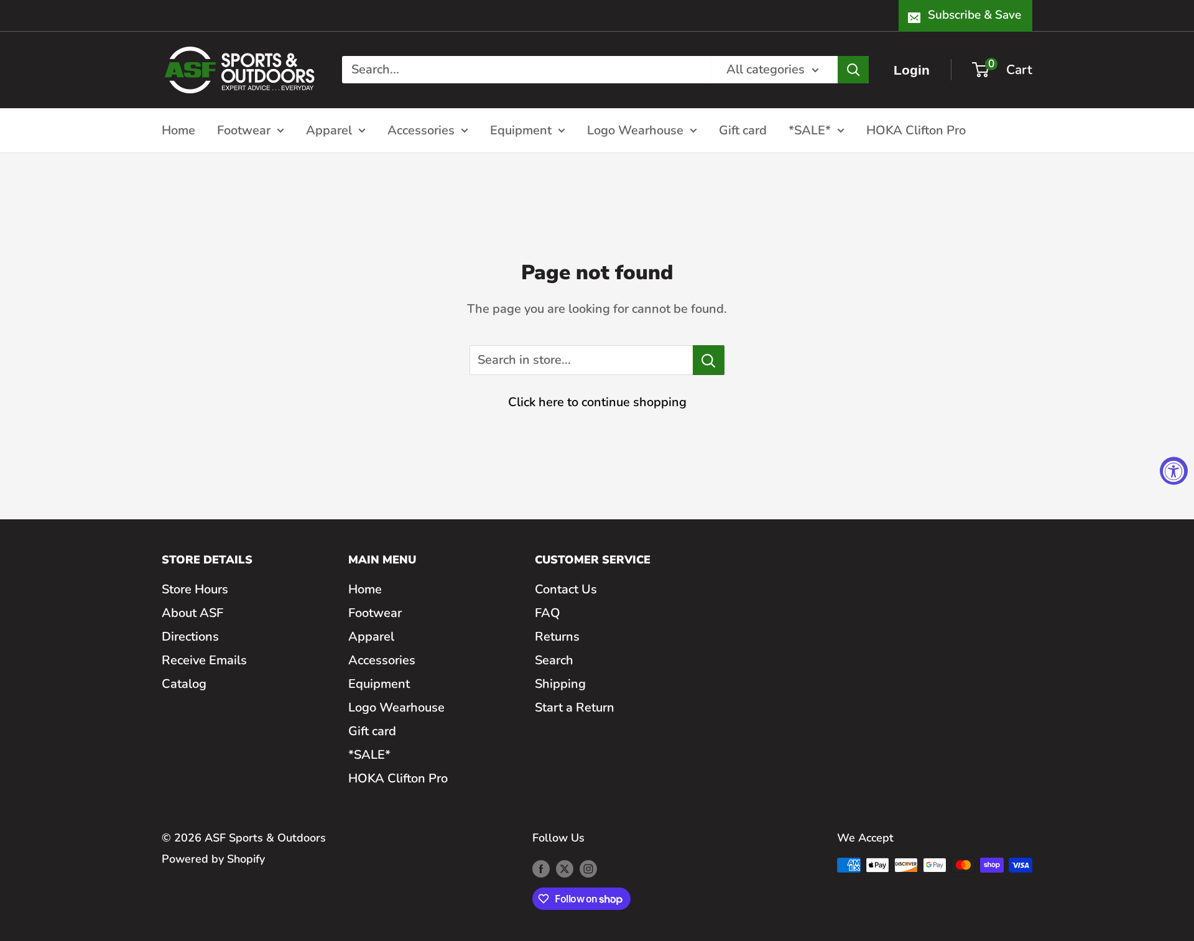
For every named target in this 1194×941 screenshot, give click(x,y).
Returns (557, 636)
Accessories (421, 129)
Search (554, 660)
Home (178, 129)
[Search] (853, 69)
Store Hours (195, 589)
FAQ (547, 613)
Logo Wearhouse (635, 129)
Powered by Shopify (213, 858)
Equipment (521, 129)
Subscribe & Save (974, 15)
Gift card (743, 129)
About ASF (192, 613)
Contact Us (566, 589)
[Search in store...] (708, 360)
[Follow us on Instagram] (588, 868)
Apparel (329, 129)
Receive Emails (204, 660)
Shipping (560, 683)
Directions (190, 636)
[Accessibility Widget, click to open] (1174, 470)
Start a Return (574, 707)
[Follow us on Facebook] (541, 868)
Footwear (244, 129)
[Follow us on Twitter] (564, 868)
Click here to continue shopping (597, 402)
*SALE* (810, 129)
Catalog (184, 683)
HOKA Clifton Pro (916, 129)
